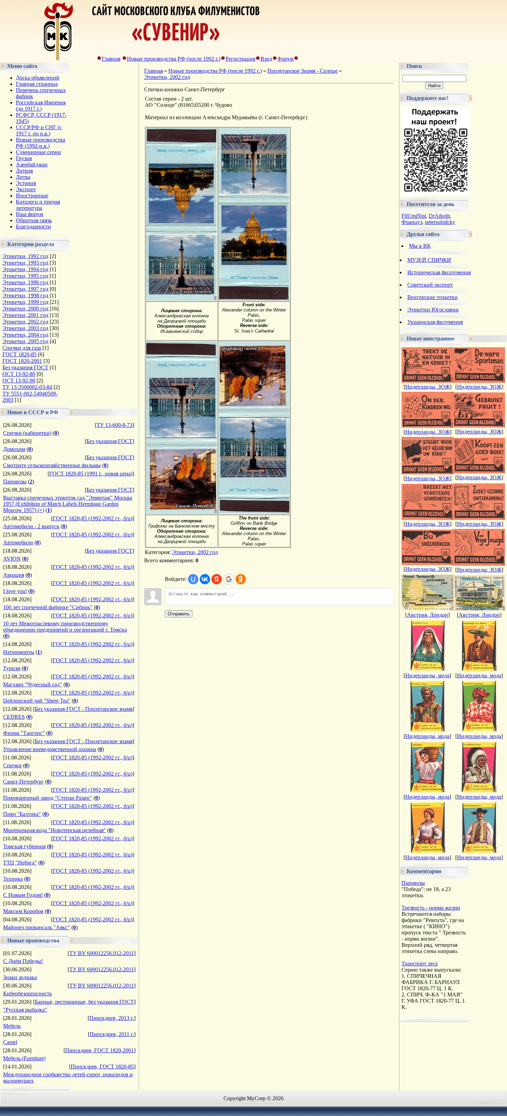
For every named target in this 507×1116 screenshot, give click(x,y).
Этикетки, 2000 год (25, 308)
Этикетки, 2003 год (25, 328)
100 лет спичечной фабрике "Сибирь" (47, 607)
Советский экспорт (430, 285)
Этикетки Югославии (433, 310)
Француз (411, 222)
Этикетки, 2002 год (25, 322)
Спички (12, 765)
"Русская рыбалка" (25, 1010)
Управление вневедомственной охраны (49, 749)
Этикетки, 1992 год (25, 256)
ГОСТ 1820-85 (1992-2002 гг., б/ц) (92, 518)
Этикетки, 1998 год (25, 295)
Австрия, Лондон (427, 615)
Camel (10, 1042)
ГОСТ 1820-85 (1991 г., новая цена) (90, 474)
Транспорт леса (419, 963)
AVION (12, 559)
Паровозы (15, 481)
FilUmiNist (413, 216)
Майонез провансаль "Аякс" (36, 927)
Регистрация (240, 59)
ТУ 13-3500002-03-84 (27, 387)
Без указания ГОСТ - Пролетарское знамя (83, 709)
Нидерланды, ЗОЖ (427, 387)
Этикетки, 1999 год (25, 302)
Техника (13, 879)
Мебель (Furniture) (24, 1058)
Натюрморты (18, 652)
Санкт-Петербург (23, 782)
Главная (111, 59)
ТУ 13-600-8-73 (114, 425)
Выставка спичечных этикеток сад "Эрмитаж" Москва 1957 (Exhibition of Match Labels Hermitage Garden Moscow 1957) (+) (67, 504)
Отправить (179, 613)
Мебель (12, 1026)
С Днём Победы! (23, 961)
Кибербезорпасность (27, 993)
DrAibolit (439, 216)
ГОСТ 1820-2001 (22, 361)
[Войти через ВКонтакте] (205, 579)
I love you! (15, 591)
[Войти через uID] (193, 579)
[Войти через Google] (228, 579)
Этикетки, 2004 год (25, 335)
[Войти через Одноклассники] (241, 579)
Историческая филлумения (439, 272)
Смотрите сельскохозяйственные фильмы (52, 465)
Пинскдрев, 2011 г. (112, 1034)
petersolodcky (440, 222)
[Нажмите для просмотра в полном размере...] (181, 298)
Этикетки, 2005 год (25, 341)
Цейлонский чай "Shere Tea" (36, 701)
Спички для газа (21, 348)
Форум (285, 59)
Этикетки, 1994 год (25, 269)
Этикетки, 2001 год (25, 315)
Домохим (14, 449)
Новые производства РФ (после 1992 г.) (173, 59)
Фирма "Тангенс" (24, 733)
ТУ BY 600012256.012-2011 (101, 953)
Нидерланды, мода (427, 675)
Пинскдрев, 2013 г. (111, 1018)
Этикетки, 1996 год (25, 282)
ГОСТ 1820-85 (19, 354)
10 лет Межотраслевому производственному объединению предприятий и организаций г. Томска (65, 627)
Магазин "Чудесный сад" (32, 684)
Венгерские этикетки (432, 297)
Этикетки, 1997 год (25, 289)
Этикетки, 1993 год (25, 263)
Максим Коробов (23, 911)
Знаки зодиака (20, 977)
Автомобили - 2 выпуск (31, 526)
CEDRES (14, 717)
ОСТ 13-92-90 (18, 380)
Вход (266, 59)
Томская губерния (24, 846)
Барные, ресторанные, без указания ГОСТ (84, 1002)
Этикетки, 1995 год (25, 276)
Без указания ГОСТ (25, 367)
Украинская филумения (435, 322)
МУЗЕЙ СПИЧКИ (429, 260)
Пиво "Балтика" (22, 814)
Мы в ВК (420, 246)
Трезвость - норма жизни (430, 908)
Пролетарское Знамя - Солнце (302, 71)
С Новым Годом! (23, 895)
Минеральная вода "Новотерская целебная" (54, 830)
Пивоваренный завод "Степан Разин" (47, 798)
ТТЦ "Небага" (20, 863)
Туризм (11, 668)
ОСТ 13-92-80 (18, 374)
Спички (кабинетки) (27, 433)
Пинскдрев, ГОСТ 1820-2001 (99, 1050)
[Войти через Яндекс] (216, 579)
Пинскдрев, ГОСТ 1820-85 (102, 1066)
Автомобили (18, 542)
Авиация (13, 575)
